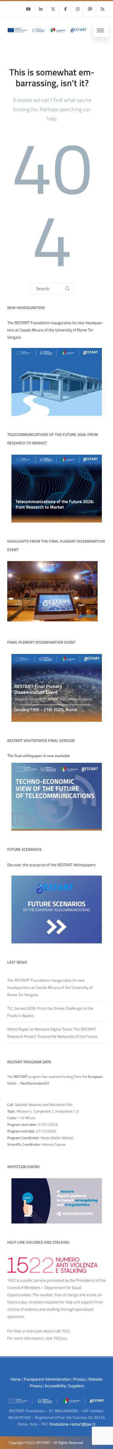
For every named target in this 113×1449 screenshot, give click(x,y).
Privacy (79, 1379)
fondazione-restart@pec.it (73, 1424)
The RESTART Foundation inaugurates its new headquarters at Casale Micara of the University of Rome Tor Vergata (50, 987)
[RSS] (102, 9)
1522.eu (60, 1338)
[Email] (90, 9)
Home (16, 1379)
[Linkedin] (41, 9)
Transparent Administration (47, 1379)
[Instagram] (78, 9)
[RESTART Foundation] (47, 34)
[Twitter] (53, 9)
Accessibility (55, 1386)
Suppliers (76, 1386)
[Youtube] (28, 9)
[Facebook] (65, 9)
